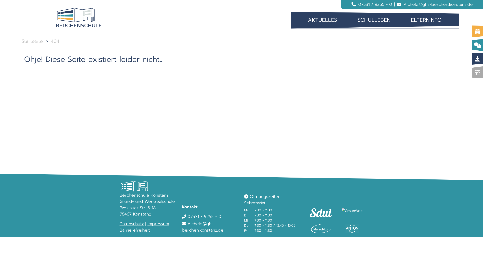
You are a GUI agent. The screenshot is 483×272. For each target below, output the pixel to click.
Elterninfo (426, 20)
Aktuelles (322, 20)
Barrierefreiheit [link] (135, 230)
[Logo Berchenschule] (78, 17)
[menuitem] (322, 20)
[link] (319, 209)
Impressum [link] (158, 224)
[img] (477, 72)
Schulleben (374, 20)
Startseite (32, 41)
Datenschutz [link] (132, 224)
